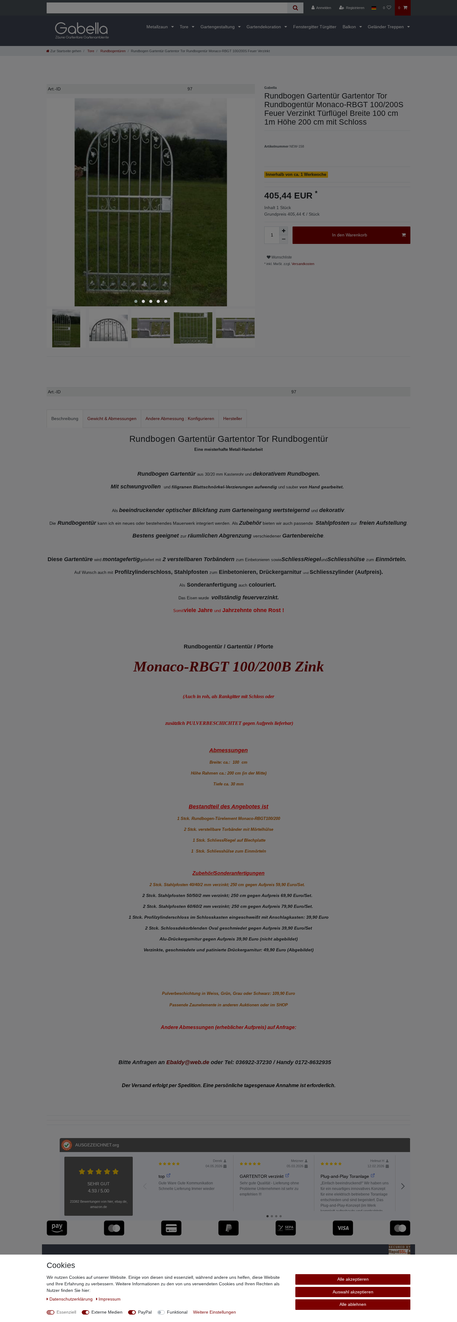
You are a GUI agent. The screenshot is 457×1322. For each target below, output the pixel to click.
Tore (185, 26)
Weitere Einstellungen (214, 1312)
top (162, 1176)
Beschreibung (64, 418)
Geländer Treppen (386, 26)
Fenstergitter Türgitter (314, 26)
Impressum (110, 1299)
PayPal (145, 1312)
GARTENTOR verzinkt (262, 1176)
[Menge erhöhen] (283, 230)
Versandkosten (302, 264)
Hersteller (232, 418)
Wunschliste (281, 257)
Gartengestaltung (218, 26)
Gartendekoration (264, 26)
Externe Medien (106, 1312)
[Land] (373, 8)
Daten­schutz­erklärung (71, 1299)
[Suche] (295, 7)
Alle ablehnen (352, 1304)
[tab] (65, 418)
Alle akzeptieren (353, 1279)
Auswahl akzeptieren (353, 1291)
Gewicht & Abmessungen (111, 418)
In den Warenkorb (349, 234)
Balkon (350, 26)
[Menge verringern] (283, 239)
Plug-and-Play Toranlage (345, 1176)
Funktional (177, 1312)
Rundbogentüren (112, 51)
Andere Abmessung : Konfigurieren (179, 418)
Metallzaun (157, 26)
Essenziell (66, 1312)
